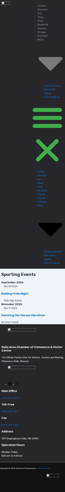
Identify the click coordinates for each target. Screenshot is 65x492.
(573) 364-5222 (10, 425)
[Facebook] (10, 384)
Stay (40, 20)
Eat (40, 13)
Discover (43, 9)
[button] (47, 134)
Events (42, 5)
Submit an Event (52, 85)
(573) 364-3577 (10, 398)
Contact (42, 35)
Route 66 (43, 24)
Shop (40, 17)
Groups (42, 32)
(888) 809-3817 (10, 411)
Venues (42, 28)
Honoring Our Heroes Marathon (23, 315)
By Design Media (43, 468)
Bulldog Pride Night (15, 293)
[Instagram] (17, 384)
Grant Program (52, 97)
